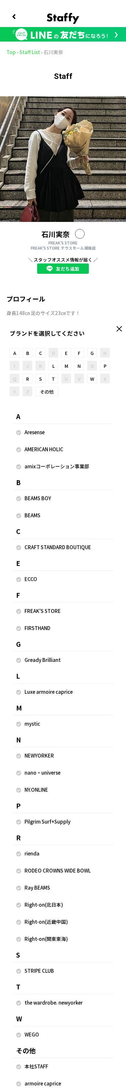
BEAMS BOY (38, 498)
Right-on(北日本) (44, 904)
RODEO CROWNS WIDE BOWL (58, 870)
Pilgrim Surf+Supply (47, 821)
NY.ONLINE (36, 789)
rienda (32, 853)
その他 (47, 391)
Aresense (35, 432)
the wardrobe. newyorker (54, 1002)
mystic (32, 723)
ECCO (31, 579)
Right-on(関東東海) (46, 938)
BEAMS (32, 515)
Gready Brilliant (43, 659)
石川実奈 (55, 234)
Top (11, 52)
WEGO (32, 1034)
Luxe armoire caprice (49, 691)
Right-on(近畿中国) (46, 921)
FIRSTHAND (37, 628)
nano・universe (42, 772)
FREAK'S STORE (43, 610)
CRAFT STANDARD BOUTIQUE (58, 547)
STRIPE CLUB (39, 970)
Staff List (29, 52)
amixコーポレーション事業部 (57, 466)
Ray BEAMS (37, 887)
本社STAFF (36, 1066)
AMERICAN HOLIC (44, 449)
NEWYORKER (39, 755)
